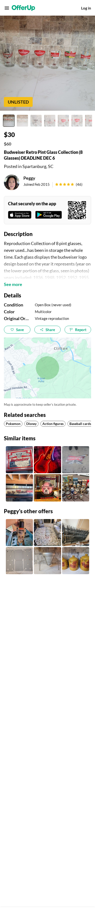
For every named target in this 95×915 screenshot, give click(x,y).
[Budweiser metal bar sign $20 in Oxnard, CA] (75, 459)
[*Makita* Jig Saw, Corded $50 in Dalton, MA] (19, 532)
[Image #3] (36, 121)
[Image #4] (50, 121)
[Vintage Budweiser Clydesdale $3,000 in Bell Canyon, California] (19, 487)
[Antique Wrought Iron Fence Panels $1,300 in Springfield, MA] (75, 532)
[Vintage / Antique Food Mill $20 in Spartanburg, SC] (47, 560)
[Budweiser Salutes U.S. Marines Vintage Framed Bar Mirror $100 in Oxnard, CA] (47, 487)
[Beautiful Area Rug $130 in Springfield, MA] (47, 532)
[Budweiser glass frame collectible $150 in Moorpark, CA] (19, 459)
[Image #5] (63, 121)
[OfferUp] (23, 8)
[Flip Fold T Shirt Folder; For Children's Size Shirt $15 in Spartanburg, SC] (19, 560)
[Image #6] (77, 121)
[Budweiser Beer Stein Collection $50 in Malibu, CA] (75, 487)
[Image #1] (9, 121)
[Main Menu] (7, 8)
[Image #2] (22, 121)
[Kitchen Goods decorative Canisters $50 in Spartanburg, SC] (75, 560)
